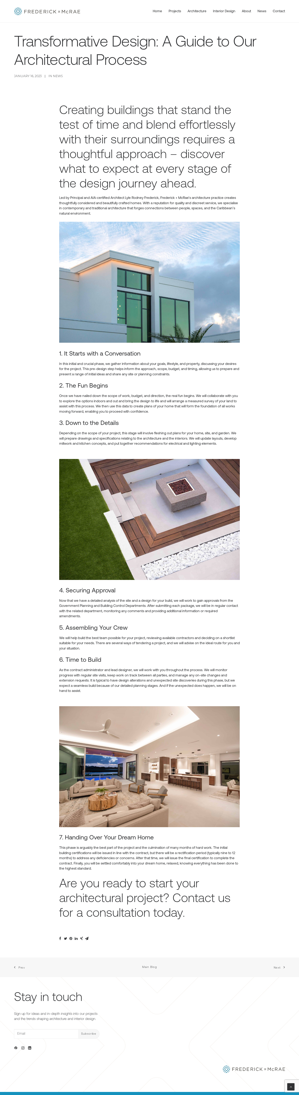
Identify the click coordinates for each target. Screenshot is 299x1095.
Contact (279, 11)
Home (157, 11)
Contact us (201, 899)
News (262, 11)
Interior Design (224, 11)
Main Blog (149, 967)
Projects (175, 11)
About (246, 11)
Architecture (197, 11)
